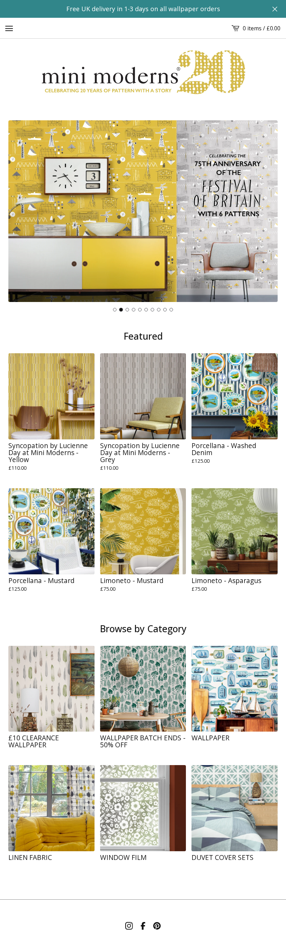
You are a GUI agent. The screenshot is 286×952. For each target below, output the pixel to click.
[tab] (114, 309)
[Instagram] (129, 926)
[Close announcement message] (274, 9)
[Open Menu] (9, 28)
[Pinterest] (157, 926)
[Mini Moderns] (143, 72)
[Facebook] (143, 926)
